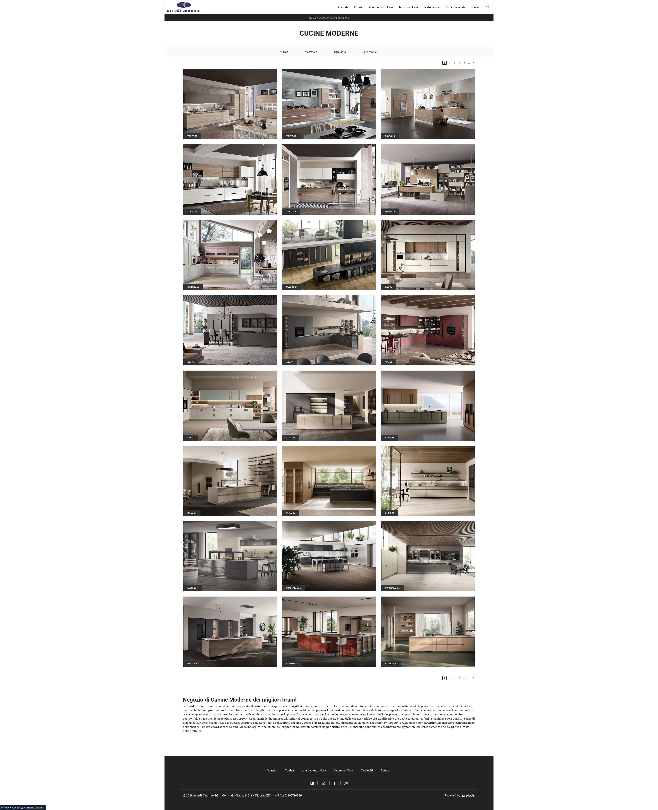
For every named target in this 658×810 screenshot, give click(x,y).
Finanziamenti (455, 7)
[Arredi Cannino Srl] (184, 7)
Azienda (343, 7)
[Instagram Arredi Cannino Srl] (346, 783)
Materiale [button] (311, 51)
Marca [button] (284, 51)
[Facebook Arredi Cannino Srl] (335, 783)
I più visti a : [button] (370, 51)
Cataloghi (367, 770)
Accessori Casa (408, 7)
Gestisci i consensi (34, 807)
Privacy (5, 807)
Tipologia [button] (340, 51)
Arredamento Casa (381, 7)
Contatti (476, 7)
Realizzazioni (432, 7)
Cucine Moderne (339, 18)
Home (312, 18)
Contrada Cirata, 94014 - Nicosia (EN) (246, 795)
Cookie (16, 807)
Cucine (359, 7)
